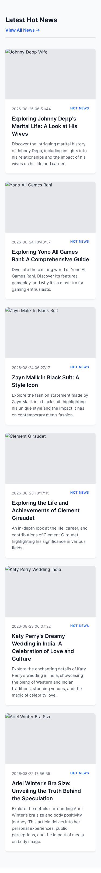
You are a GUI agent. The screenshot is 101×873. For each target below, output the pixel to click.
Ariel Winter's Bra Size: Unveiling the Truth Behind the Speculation (46, 791)
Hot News (79, 108)
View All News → (22, 30)
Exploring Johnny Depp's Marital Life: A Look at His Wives (44, 126)
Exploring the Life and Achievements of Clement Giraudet (46, 510)
